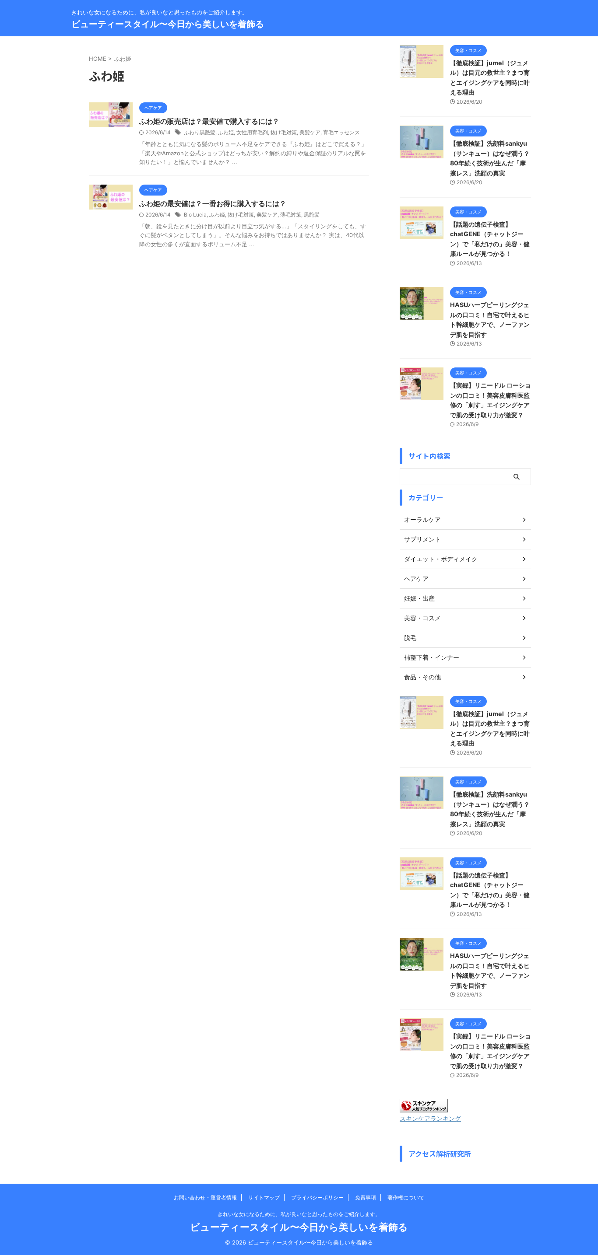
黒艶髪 (312, 214)
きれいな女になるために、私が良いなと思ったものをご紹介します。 (299, 1214)
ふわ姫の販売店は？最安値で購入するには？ (209, 121)
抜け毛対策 (284, 132)
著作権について (405, 1197)
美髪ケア (309, 132)
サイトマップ (264, 1197)
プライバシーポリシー (317, 1197)
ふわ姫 (226, 132)
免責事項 (365, 1197)
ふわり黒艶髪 (199, 132)
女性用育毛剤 (252, 132)
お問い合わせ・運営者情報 (205, 1197)
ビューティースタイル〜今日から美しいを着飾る (167, 24)
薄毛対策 (290, 214)
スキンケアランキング (430, 1118)
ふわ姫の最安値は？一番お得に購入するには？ (212, 203)
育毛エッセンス (341, 132)
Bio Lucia (195, 214)
